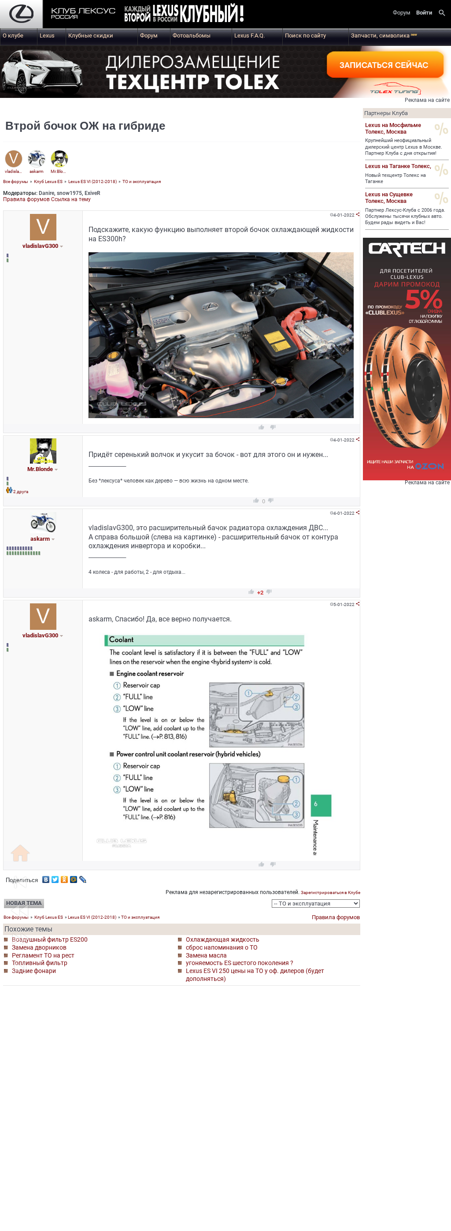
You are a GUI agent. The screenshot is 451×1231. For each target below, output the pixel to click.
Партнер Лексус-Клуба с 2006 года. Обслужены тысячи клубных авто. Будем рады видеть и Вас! (405, 216)
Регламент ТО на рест (43, 955)
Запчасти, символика (384, 35)
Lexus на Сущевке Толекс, (389, 197)
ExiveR (92, 193)
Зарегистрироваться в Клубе (330, 892)
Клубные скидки (90, 35)
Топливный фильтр (39, 962)
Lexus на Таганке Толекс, (398, 166)
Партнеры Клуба (386, 113)
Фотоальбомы (192, 35)
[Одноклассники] (64, 877)
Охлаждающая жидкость (222, 939)
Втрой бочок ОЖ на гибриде (85, 125)
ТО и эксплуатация (141, 181)
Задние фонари (34, 970)
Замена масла (206, 955)
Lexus (47, 35)
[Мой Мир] (73, 877)
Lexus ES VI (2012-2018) (92, 181)
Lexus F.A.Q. (249, 35)
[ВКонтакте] (46, 877)
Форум (149, 35)
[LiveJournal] (83, 877)
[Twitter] (55, 877)
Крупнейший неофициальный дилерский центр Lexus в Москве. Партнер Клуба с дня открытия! (403, 147)
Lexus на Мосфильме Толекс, (393, 128)
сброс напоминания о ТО (222, 947)
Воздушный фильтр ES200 (50, 939)
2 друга (20, 491)
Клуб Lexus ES (48, 181)
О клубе (13, 35)
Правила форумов (26, 199)
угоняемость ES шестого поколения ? (239, 962)
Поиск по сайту (305, 35)
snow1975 (69, 193)
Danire (46, 193)
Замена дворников (39, 947)
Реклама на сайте (427, 100)
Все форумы (15, 181)
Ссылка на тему (71, 199)
